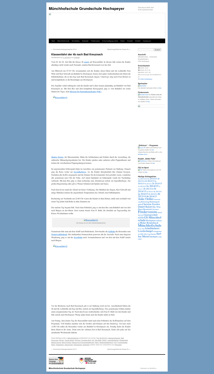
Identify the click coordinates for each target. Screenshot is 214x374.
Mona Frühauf (66, 342)
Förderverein (95, 41)
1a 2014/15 (152, 178)
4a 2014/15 (143, 193)
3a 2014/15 (152, 186)
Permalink (118, 345)
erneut (86, 62)
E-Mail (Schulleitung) (146, 79)
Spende (153, 234)
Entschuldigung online (110, 41)
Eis (93, 340)
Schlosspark (78, 345)
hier (160, 88)
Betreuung (145, 201)
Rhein (53, 345)
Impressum (147, 41)
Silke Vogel (147, 234)
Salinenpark (69, 345)
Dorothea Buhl (86, 340)
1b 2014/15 (149, 181)
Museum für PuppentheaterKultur (83, 342)
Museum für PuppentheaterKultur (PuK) (85, 91)
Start (53, 41)
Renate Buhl (141, 229)
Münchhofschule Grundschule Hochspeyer (86, 8)
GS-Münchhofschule (150, 218)
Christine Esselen (151, 204)
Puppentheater (122, 342)
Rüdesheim (60, 345)
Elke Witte (98, 340)
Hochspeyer (151, 220)
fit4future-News (142, 154)
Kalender (85, 41)
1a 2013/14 (142, 178)
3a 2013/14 (142, 186)
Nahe (97, 342)
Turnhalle (154, 236)
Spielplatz (86, 345)
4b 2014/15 (152, 196)
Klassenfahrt (123, 340)
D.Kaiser (77, 57)
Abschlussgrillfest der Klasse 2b (119, 49)
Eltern (122, 41)
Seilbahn (111, 231)
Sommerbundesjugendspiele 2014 (64, 49)
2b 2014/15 (157, 183)
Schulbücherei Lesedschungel (148, 229)
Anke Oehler (146, 199)
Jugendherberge (80, 172)
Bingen (61, 340)
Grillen (104, 340)
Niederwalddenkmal (59, 234)
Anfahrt (137, 41)
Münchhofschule (63, 41)
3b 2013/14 (148, 188)
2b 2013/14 (148, 184)
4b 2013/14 (103, 338)
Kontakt (130, 41)
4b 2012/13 (152, 194)
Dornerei (78, 340)
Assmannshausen (114, 338)
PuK (115, 342)
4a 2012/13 (150, 192)
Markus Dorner (57, 157)
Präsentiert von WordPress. (148, 368)
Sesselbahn (78, 237)
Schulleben (76, 41)
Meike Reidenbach (149, 222)
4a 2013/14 (157, 191)
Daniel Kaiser (69, 340)
